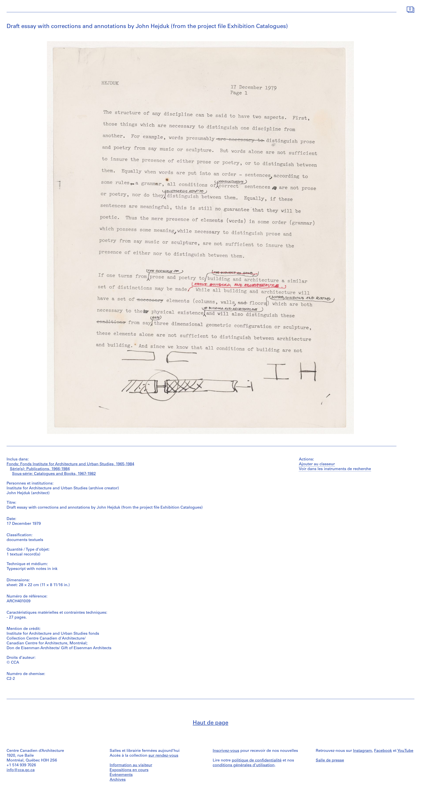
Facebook (383, 751)
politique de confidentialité (257, 761)
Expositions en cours (129, 770)
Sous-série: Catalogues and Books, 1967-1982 (54, 474)
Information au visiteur (131, 765)
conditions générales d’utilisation (244, 765)
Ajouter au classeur (317, 464)
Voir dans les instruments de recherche (335, 469)
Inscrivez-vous (226, 751)
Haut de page (210, 723)
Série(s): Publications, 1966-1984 (40, 469)
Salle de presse (330, 761)
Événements (121, 775)
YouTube (405, 751)
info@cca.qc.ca (21, 770)
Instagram (362, 751)
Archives (118, 780)
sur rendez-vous (163, 756)
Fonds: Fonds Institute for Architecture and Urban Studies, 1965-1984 (70, 464)
